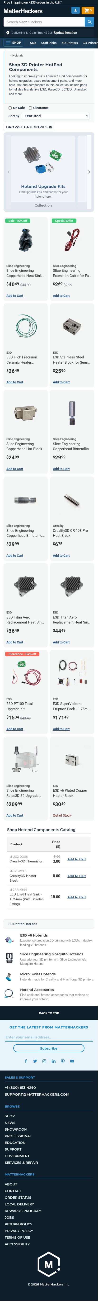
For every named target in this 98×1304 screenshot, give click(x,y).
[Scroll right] (89, 172)
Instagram (44, 1061)
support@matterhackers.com (37, 1094)
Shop (10, 1116)
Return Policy (18, 1224)
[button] (49, 33)
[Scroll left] (8, 172)
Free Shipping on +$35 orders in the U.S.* (33, 2)
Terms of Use (17, 1237)
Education (15, 1143)
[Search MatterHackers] (89, 22)
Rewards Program (23, 1211)
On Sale (19, 108)
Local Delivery (19, 1204)
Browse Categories (27, 127)
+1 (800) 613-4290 (20, 1087)
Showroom (16, 1129)
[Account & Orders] (75, 10)
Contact (13, 1191)
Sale (33, 43)
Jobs (9, 1217)
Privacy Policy (19, 1231)
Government (17, 1156)
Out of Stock (62, 815)
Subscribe (48, 1048)
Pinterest (63, 1061)
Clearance (41, 108)
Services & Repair (21, 1163)
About (11, 1184)
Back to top (49, 1013)
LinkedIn (53, 1061)
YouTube (72, 1061)
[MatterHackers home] (23, 11)
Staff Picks (48, 43)
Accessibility (17, 1244)
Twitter (35, 1061)
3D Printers (70, 43)
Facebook (26, 1061)
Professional (18, 1136)
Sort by (14, 116)
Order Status (18, 1197)
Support (13, 1149)
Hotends (17, 55)
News (10, 1123)
